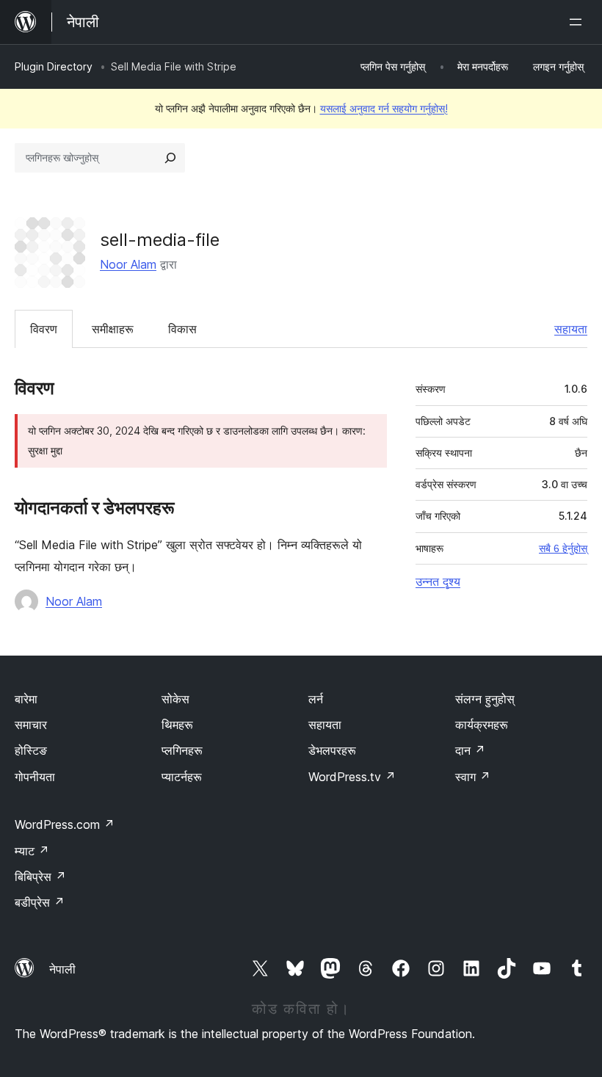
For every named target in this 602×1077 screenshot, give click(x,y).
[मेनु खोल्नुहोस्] (578, 22)
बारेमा (26, 699)
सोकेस (175, 699)
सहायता (570, 329)
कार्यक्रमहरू (481, 724)
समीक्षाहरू (113, 329)
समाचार (31, 724)
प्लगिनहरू (182, 750)
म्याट (32, 851)
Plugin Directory (54, 66)
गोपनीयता (35, 776)
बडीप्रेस (40, 902)
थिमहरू (177, 724)
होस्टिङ (31, 750)
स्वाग (472, 776)
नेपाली (62, 969)
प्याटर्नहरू (182, 776)
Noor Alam (128, 264)
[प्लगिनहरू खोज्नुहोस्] (170, 158)
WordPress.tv (352, 776)
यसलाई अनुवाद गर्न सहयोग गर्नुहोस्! (384, 108)
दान (470, 750)
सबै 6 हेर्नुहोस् (563, 548)
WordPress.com (65, 824)
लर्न (315, 699)
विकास (182, 329)
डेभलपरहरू (332, 750)
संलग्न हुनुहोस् (485, 699)
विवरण (43, 329)
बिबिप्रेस (40, 876)
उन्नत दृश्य (438, 581)
